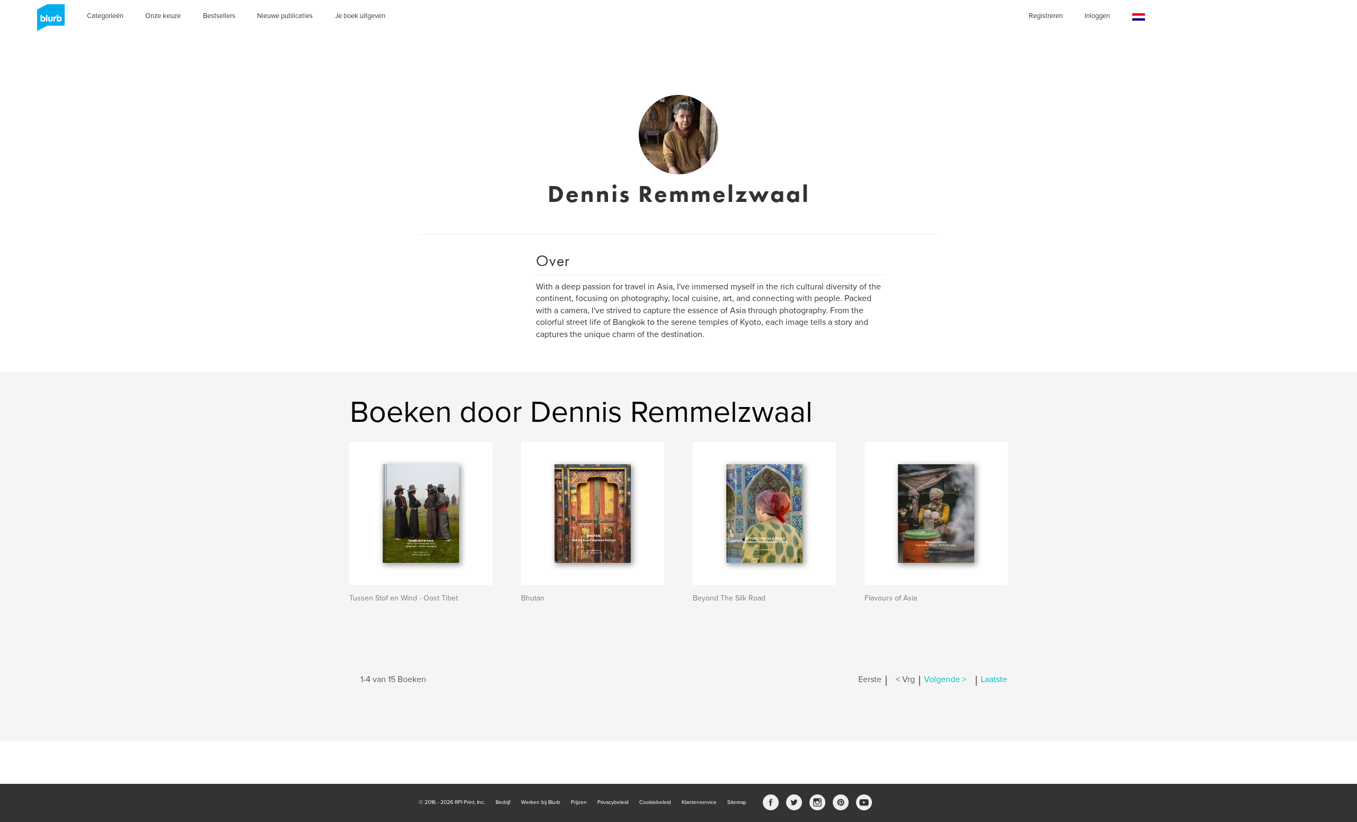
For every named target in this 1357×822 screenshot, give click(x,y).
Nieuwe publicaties (285, 16)
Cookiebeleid (655, 802)
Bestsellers (219, 16)
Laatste (994, 679)
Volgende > (945, 679)
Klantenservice (699, 802)
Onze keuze (163, 16)
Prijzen (579, 802)
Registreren (1046, 16)
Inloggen (1097, 16)
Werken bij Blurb (540, 802)
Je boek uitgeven (360, 16)
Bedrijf (503, 802)
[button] (1138, 17)
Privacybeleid (613, 802)
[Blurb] (47, 21)
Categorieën (105, 16)
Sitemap (736, 802)
